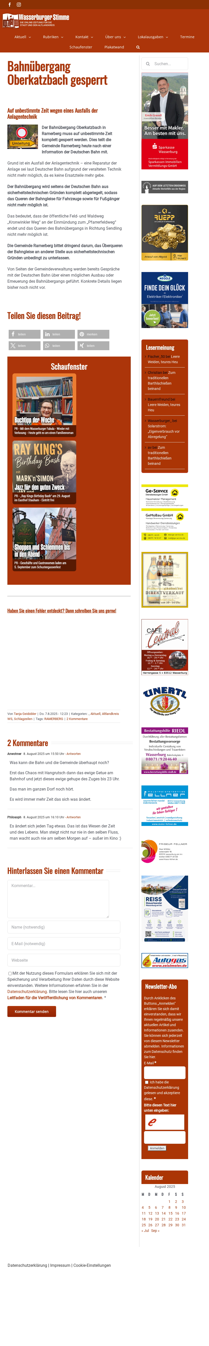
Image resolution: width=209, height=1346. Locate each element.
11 (144, 1213)
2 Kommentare (77, 719)
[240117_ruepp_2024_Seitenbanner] (164, 207)
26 (150, 1225)
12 (150, 1213)
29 (170, 1225)
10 (184, 1207)
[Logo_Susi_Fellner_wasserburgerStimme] (164, 788)
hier (152, 1057)
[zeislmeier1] (164, 956)
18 (144, 1219)
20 (157, 1219)
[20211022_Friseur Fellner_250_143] (164, 840)
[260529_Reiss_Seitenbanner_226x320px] (164, 878)
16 (177, 1213)
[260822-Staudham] (44, 443)
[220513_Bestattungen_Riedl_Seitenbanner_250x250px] (164, 730)
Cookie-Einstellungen (92, 1265)
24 (184, 1219)
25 (144, 1225)
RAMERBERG (53, 719)
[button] (138, 47)
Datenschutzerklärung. (27, 991)
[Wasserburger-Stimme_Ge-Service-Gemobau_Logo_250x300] (164, 487)
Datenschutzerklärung (161, 1087)
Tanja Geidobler (25, 714)
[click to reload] (165, 1122)
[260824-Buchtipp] (44, 376)
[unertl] (164, 689)
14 (164, 1213)
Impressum (60, 1265)
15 (170, 1213)
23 (177, 1219)
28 (164, 1225)
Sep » (155, 1231)
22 (170, 1219)
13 (157, 1213)
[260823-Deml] (44, 510)
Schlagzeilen (23, 719)
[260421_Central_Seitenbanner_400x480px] (164, 622)
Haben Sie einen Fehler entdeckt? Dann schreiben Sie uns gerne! (61, 610)
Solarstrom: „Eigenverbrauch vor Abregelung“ (164, 431)
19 (150, 1219)
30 (177, 1225)
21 (164, 1219)
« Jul (145, 1231)
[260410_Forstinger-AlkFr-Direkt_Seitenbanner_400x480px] (164, 554)
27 (157, 1225)
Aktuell (95, 714)
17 (184, 1213)
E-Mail (150, 1063)
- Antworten (72, 754)
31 (184, 1225)
